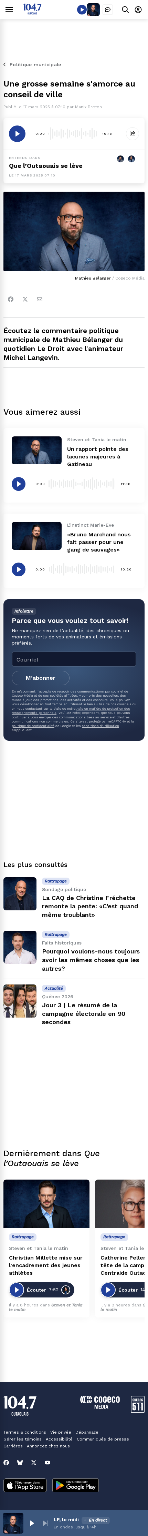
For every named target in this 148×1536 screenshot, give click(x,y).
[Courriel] (39, 299)
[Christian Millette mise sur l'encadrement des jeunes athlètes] (46, 1204)
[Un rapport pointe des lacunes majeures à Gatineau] (37, 450)
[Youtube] (47, 1462)
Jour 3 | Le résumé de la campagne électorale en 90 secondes (83, 1013)
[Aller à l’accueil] (32, 12)
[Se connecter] (138, 9)
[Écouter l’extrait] (17, 133)
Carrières (13, 1446)
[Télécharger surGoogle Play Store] (75, 1486)
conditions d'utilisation (100, 726)
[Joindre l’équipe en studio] (108, 9)
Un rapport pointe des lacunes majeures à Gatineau (97, 456)
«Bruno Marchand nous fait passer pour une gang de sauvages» (99, 542)
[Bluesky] (20, 1462)
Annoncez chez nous (48, 1446)
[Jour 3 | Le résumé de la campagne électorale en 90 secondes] (19, 1001)
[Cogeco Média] (100, 1407)
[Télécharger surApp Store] (25, 1486)
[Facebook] (10, 299)
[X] (33, 1462)
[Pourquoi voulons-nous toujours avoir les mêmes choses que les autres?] (19, 947)
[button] (32, 1523)
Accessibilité (59, 1439)
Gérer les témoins (22, 1439)
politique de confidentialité (33, 726)
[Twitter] (25, 299)
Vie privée (60, 1432)
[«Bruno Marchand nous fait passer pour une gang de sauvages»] (37, 536)
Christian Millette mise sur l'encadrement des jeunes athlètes (46, 1265)
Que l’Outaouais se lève (46, 165)
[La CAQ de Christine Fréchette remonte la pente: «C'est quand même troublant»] (19, 893)
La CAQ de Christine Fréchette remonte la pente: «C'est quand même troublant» (90, 906)
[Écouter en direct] (81, 9)
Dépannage (86, 1432)
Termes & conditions (24, 1432)
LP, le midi (66, 1519)
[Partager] (132, 133)
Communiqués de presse (103, 1439)
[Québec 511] (138, 1411)
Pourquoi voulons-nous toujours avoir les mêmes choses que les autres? (91, 960)
